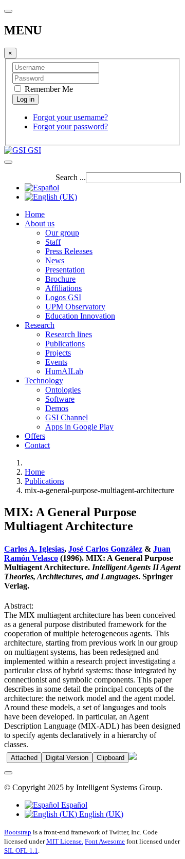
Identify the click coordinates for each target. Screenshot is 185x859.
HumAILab (64, 371)
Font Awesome (105, 841)
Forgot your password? (70, 126)
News (54, 260)
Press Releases (68, 251)
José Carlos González (105, 548)
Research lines (68, 334)
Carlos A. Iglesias (34, 548)
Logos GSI (63, 297)
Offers (35, 436)
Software (60, 399)
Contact (37, 445)
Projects (58, 352)
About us (39, 223)
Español (73, 805)
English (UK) (100, 814)
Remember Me (48, 89)
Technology (44, 380)
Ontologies (63, 389)
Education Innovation (80, 315)
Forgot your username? (70, 117)
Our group (62, 232)
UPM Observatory (75, 306)
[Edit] (132, 757)
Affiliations (63, 288)
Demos (56, 408)
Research (39, 325)
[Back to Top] (8, 772)
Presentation (65, 269)
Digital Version (67, 758)
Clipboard (110, 758)
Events (56, 362)
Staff (53, 242)
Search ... (70, 177)
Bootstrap (17, 832)
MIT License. (64, 841)
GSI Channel (66, 417)
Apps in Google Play (79, 426)
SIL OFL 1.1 (21, 850)
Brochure (60, 279)
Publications (65, 343)
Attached (24, 758)
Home (35, 214)
